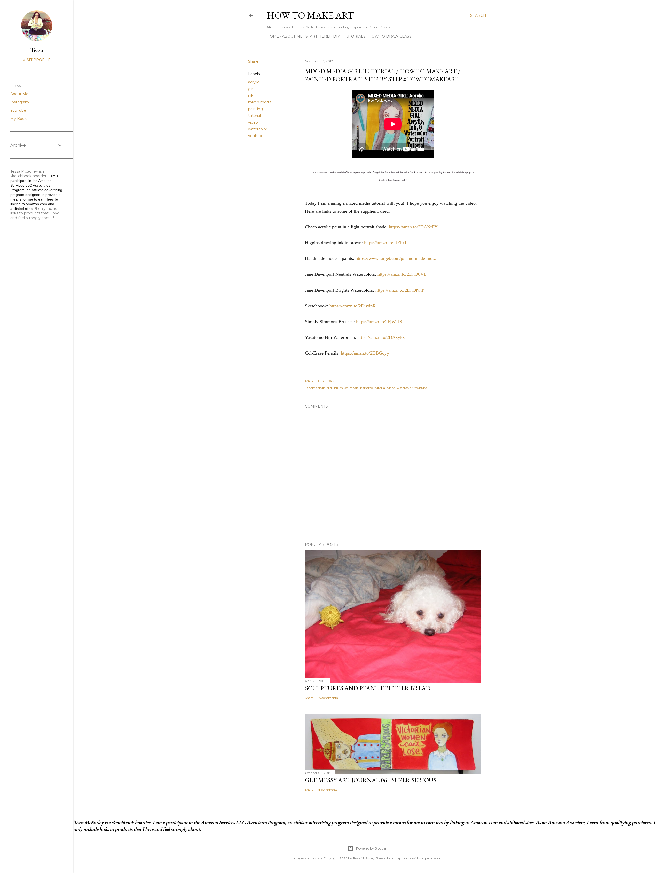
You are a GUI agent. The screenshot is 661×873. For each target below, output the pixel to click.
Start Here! (317, 36)
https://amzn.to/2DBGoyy (365, 353)
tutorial (254, 115)
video (253, 122)
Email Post (325, 380)
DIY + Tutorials (349, 36)
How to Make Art (310, 15)
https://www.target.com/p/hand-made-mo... (396, 258)
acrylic (253, 82)
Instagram (19, 102)
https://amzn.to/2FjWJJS (379, 321)
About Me (292, 36)
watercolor (257, 129)
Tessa (36, 50)
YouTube (18, 110)
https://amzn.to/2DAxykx (381, 337)
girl (251, 88)
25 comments (327, 698)
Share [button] (253, 61)
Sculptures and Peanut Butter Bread (367, 688)
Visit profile (37, 60)
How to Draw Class (390, 36)
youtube (255, 135)
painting (255, 109)
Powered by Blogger (371, 848)
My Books (19, 118)
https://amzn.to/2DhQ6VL (402, 274)
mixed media (260, 102)
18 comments (327, 789)
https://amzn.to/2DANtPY (413, 226)
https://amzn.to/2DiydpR (352, 305)
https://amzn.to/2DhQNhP (399, 290)
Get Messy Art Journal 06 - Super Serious (370, 780)
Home (273, 36)
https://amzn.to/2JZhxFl (386, 242)
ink (250, 95)
